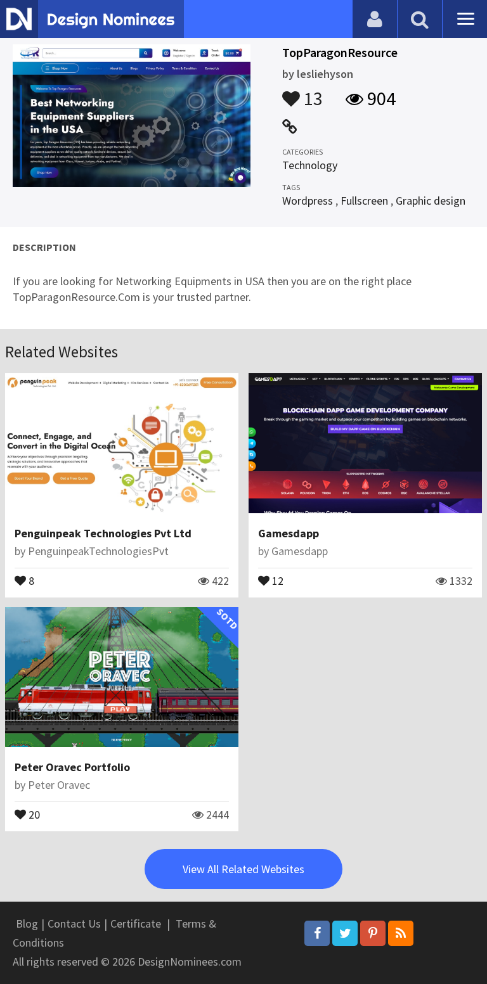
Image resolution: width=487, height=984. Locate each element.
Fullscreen (364, 200)
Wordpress (307, 200)
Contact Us (74, 923)
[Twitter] (345, 933)
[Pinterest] (373, 933)
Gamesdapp (288, 533)
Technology (309, 165)
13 (311, 92)
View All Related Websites (243, 869)
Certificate (135, 923)
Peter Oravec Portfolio (72, 767)
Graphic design (430, 200)
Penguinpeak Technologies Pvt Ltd (103, 533)
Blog (27, 923)
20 (33, 813)
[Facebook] (317, 933)
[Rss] (400, 933)
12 (276, 579)
